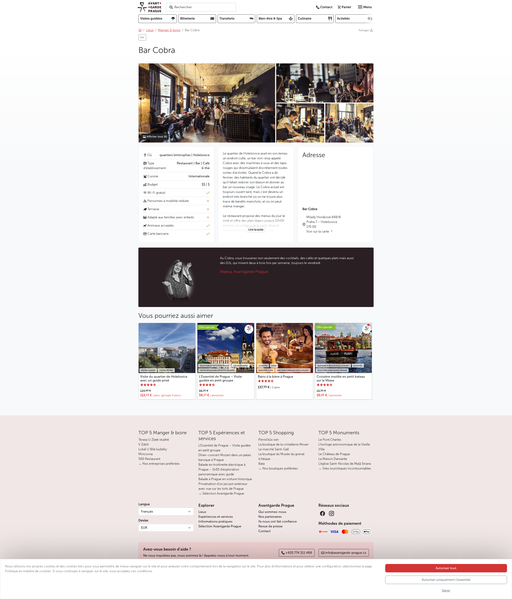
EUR (144, 528)
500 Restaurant (149, 459)
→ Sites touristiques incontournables (344, 468)
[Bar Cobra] (207, 103)
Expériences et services (215, 517)
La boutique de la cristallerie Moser (283, 444)
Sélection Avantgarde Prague (219, 526)
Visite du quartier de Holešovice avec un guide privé (163, 378)
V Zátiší (143, 444)
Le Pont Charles (329, 439)
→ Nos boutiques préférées (278, 468)
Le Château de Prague (334, 454)
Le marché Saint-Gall (273, 449)
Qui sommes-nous (272, 512)
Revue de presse (270, 526)
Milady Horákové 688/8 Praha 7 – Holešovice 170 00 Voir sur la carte (323, 224)
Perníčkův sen (268, 439)
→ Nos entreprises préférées (159, 464)
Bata (261, 464)
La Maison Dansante (332, 459)
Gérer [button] (446, 590)
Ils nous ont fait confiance (277, 521)
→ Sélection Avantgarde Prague (221, 493)
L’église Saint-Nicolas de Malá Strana (344, 464)
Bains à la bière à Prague (275, 376)
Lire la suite (255, 229)
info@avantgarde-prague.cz (345, 553)
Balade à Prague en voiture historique (225, 479)
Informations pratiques (215, 521)
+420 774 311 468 (298, 553)
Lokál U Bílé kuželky (152, 449)
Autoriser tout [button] (446, 568)
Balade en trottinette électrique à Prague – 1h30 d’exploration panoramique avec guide (221, 469)
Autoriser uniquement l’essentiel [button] (446, 580)
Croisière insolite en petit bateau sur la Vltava (341, 378)
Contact (264, 531)
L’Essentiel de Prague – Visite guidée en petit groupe (220, 378)
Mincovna (145, 454)
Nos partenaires (270, 517)
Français (147, 511)
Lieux (202, 512)
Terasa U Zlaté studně (153, 439)
